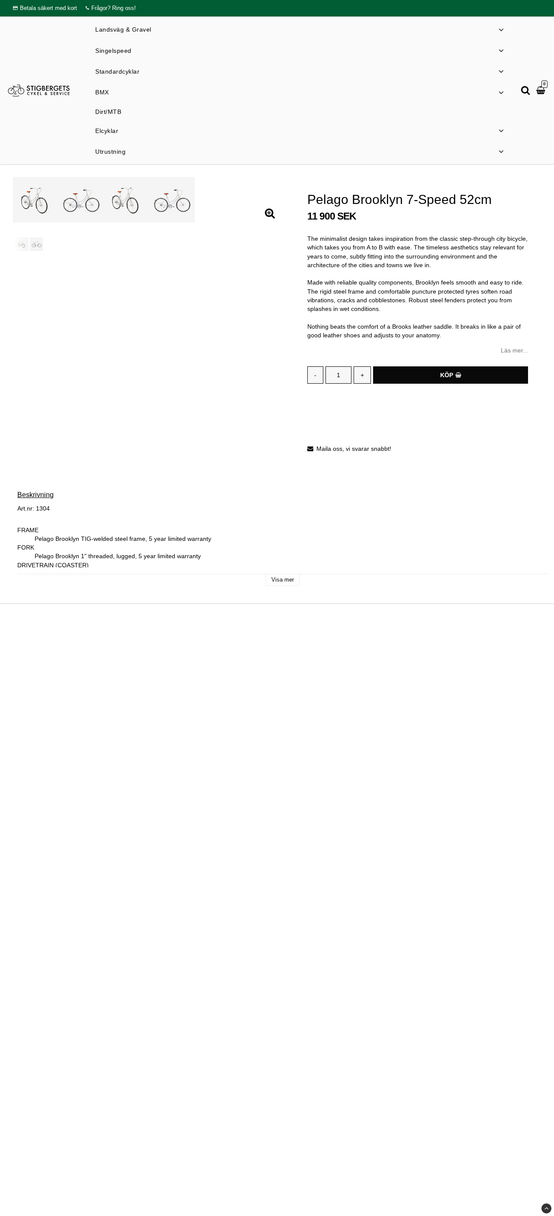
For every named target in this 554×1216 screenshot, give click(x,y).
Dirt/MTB (108, 111)
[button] (542, 90)
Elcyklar (106, 130)
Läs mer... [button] (514, 350)
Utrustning (110, 151)
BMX (102, 92)
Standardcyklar (117, 71)
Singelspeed (113, 50)
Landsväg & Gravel (123, 29)
